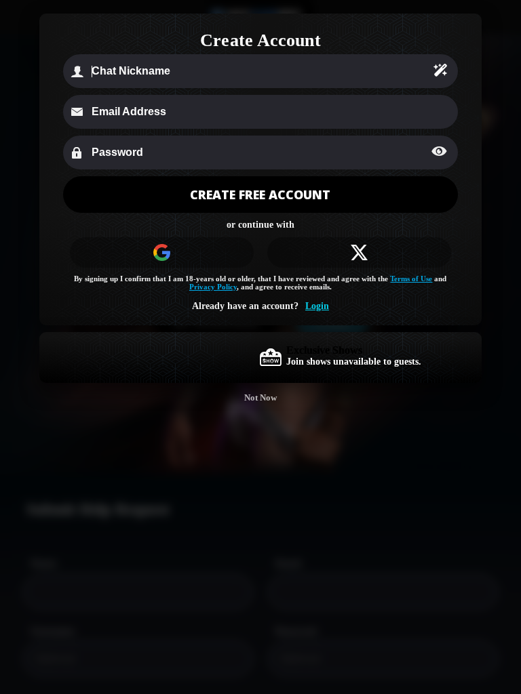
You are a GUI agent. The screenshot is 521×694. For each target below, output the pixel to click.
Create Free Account (260, 194)
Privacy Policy (213, 287)
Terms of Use (411, 278)
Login (317, 306)
